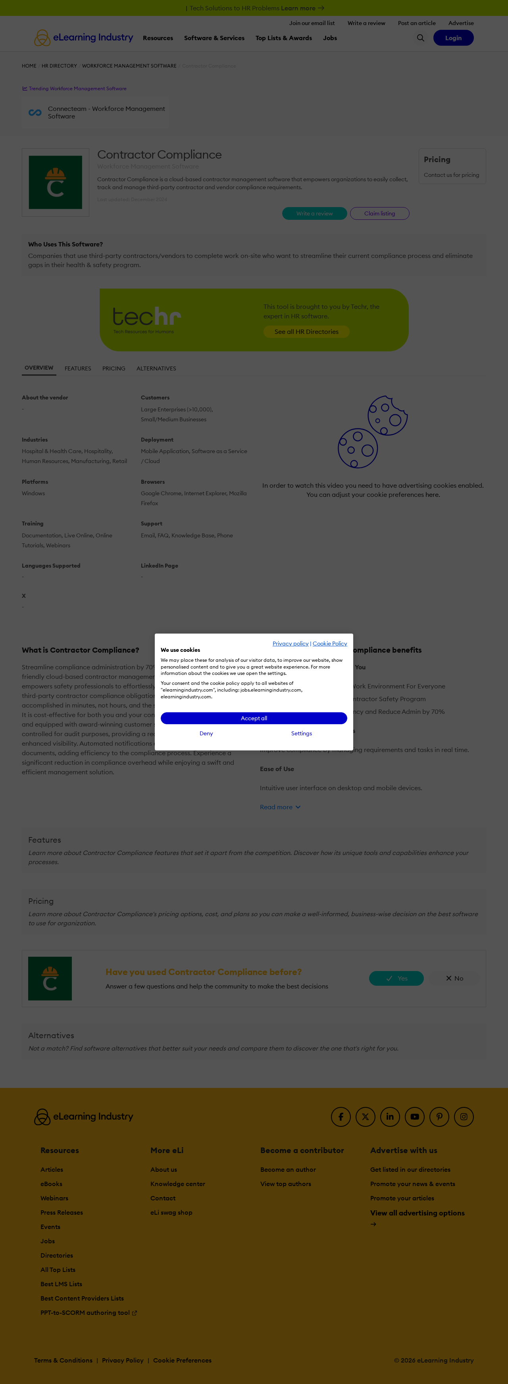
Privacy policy (291, 643)
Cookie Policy (330, 643)
